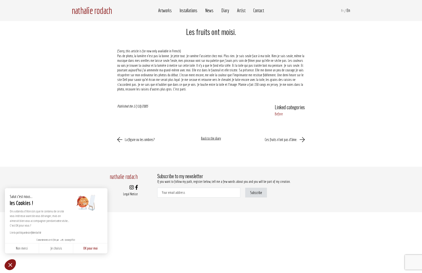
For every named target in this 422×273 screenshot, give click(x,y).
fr (342, 11)
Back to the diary (211, 138)
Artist (241, 10)
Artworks (165, 10)
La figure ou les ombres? (140, 139)
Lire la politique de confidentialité (25, 232)
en (348, 10)
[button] (10, 265)
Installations (188, 10)
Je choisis (56, 248)
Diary (225, 10)
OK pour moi (90, 248)
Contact (258, 10)
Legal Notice (130, 194)
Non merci (22, 248)
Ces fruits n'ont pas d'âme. (281, 139)
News (209, 10)
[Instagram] (131, 188)
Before (279, 114)
